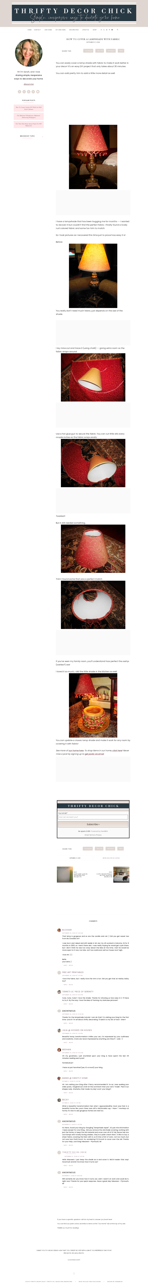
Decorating (74, 30)
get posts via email (94, 754)
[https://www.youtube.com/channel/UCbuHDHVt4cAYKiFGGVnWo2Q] (112, 30)
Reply (65, 965)
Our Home (48, 30)
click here (117, 750)
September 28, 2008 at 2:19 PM (72, 975)
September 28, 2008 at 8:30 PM (72, 995)
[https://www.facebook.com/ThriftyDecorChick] (101, 30)
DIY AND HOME (61, 30)
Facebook (88, 51)
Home (30, 30)
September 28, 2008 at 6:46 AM (72, 933)
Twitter (100, 51)
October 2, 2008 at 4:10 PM (71, 1081)
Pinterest (111, 51)
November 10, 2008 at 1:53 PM (72, 1124)
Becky (65, 1099)
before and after (108, 858)
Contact (37, 30)
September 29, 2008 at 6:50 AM (72, 1053)
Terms (91, 835)
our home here (76, 750)
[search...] (117, 29)
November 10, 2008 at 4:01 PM (74, 1156)
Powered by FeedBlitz (99, 831)
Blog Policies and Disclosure (90, 1281)
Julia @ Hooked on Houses (77, 1030)
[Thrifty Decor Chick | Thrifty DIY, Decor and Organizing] (74, 25)
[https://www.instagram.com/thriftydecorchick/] (107, 30)
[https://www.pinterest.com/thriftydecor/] (109, 30)
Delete (71, 965)
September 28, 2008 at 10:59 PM (72, 1014)
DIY (113, 858)
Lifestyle (85, 30)
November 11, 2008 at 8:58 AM (72, 1176)
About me (29, 84)
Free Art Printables (73, 972)
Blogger (67, 930)
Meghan (66, 1049)
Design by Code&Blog (115, 1281)
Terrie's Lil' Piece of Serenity (78, 991)
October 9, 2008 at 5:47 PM (71, 1103)
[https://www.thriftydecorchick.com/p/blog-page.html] (104, 30)
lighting (117, 858)
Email (121, 51)
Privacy (98, 835)
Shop (95, 30)
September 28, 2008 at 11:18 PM (72, 1033)
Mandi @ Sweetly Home (75, 1078)
